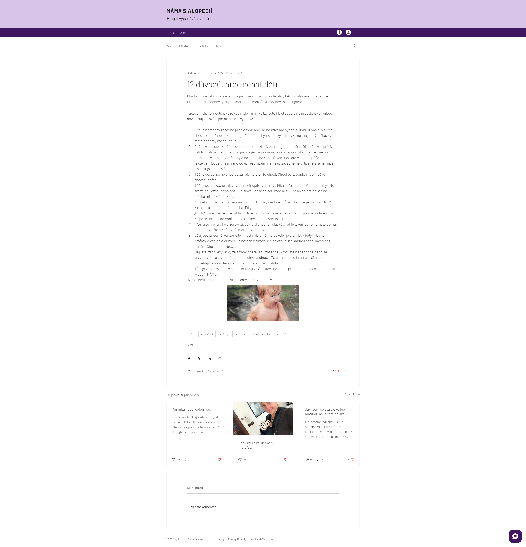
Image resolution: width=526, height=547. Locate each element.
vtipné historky (261, 334)
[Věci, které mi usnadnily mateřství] (263, 418)
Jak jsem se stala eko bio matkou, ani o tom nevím (325, 411)
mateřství (207, 334)
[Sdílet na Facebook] (189, 358)
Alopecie (203, 45)
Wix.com (267, 539)
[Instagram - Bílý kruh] (348, 32)
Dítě (218, 45)
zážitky (224, 334)
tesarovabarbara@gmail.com (217, 539)
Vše (168, 45)
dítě (192, 334)
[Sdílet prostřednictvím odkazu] (219, 358)
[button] (354, 45)
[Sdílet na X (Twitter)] (199, 358)
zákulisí (281, 334)
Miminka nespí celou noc (191, 409)
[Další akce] (336, 72)
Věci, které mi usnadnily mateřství (257, 445)
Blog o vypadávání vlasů (188, 18)
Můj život (184, 45)
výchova (240, 334)
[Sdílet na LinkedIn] (209, 358)
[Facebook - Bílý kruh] (339, 32)
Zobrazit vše (352, 394)
